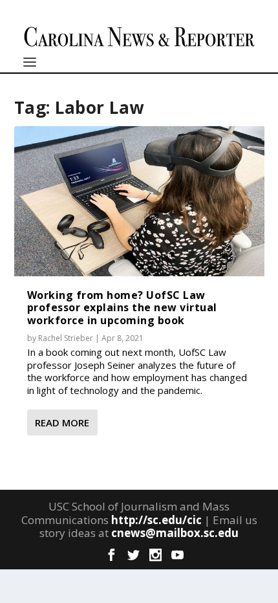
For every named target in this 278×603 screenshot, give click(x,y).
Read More (62, 422)
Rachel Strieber (65, 338)
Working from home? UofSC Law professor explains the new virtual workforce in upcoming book (122, 307)
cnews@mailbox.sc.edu (175, 532)
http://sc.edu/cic (156, 519)
